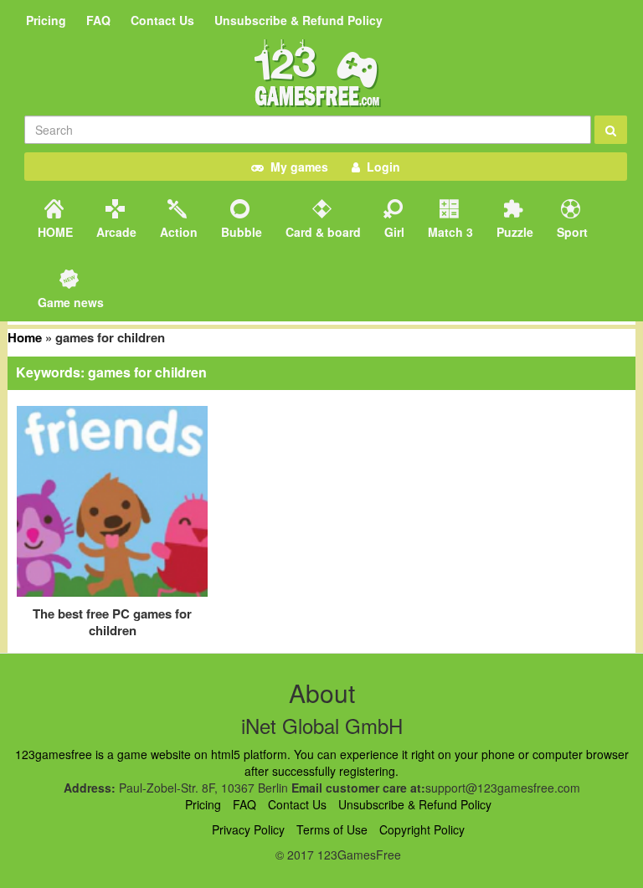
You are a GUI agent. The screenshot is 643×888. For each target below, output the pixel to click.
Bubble (240, 231)
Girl (392, 231)
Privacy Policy (248, 829)
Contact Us (162, 20)
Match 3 (448, 231)
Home (25, 337)
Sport (570, 231)
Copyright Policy (422, 829)
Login (380, 166)
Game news (69, 302)
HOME (53, 231)
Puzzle (513, 231)
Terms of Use (332, 829)
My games (296, 166)
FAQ (98, 20)
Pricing (46, 20)
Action (177, 231)
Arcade (114, 231)
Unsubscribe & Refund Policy (298, 20)
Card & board (321, 231)
